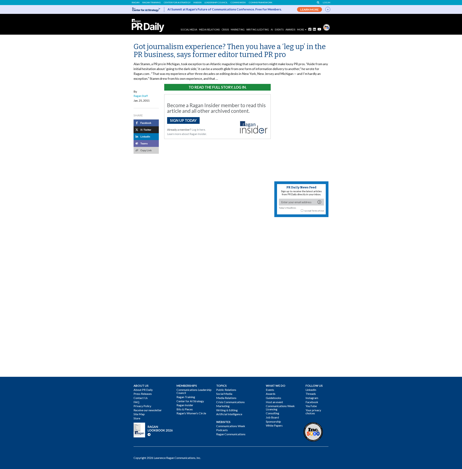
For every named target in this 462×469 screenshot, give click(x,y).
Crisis (225, 29)
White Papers (274, 425)
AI (272, 29)
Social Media (189, 29)
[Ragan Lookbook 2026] (153, 429)
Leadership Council (216, 2)
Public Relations (226, 389)
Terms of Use (318, 211)
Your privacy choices (313, 411)
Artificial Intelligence (229, 414)
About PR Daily (143, 389)
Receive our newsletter (148, 410)
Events (270, 389)
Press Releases (143, 393)
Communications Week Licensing (280, 407)
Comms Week (238, 2)
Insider (197, 2)
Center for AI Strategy (177, 2)
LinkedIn (311, 389)
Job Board (272, 417)
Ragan (136, 2)
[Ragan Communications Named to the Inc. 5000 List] (326, 27)
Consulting (272, 413)
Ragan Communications (230, 434)
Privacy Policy (142, 406)
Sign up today (183, 120)
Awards (270, 393)
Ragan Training (151, 2)
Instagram (312, 398)
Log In (326, 2)
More (300, 29)
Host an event (274, 402)
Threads (311, 393)
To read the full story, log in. (218, 87)
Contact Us (141, 398)
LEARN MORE (309, 9)
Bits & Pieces (184, 409)
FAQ (136, 402)
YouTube (311, 406)
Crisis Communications (230, 402)
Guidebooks (273, 398)
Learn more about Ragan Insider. (187, 134)
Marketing (238, 29)
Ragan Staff (141, 95)
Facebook (312, 402)
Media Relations (209, 29)
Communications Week (230, 426)
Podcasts (222, 430)
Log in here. (199, 129)
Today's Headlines (287, 208)
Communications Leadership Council (194, 391)
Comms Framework (260, 2)
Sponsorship (273, 421)
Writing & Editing (257, 29)
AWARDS (290, 29)
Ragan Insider (184, 405)
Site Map (139, 414)
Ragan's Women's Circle (191, 413)
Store (137, 418)
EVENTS (279, 29)
